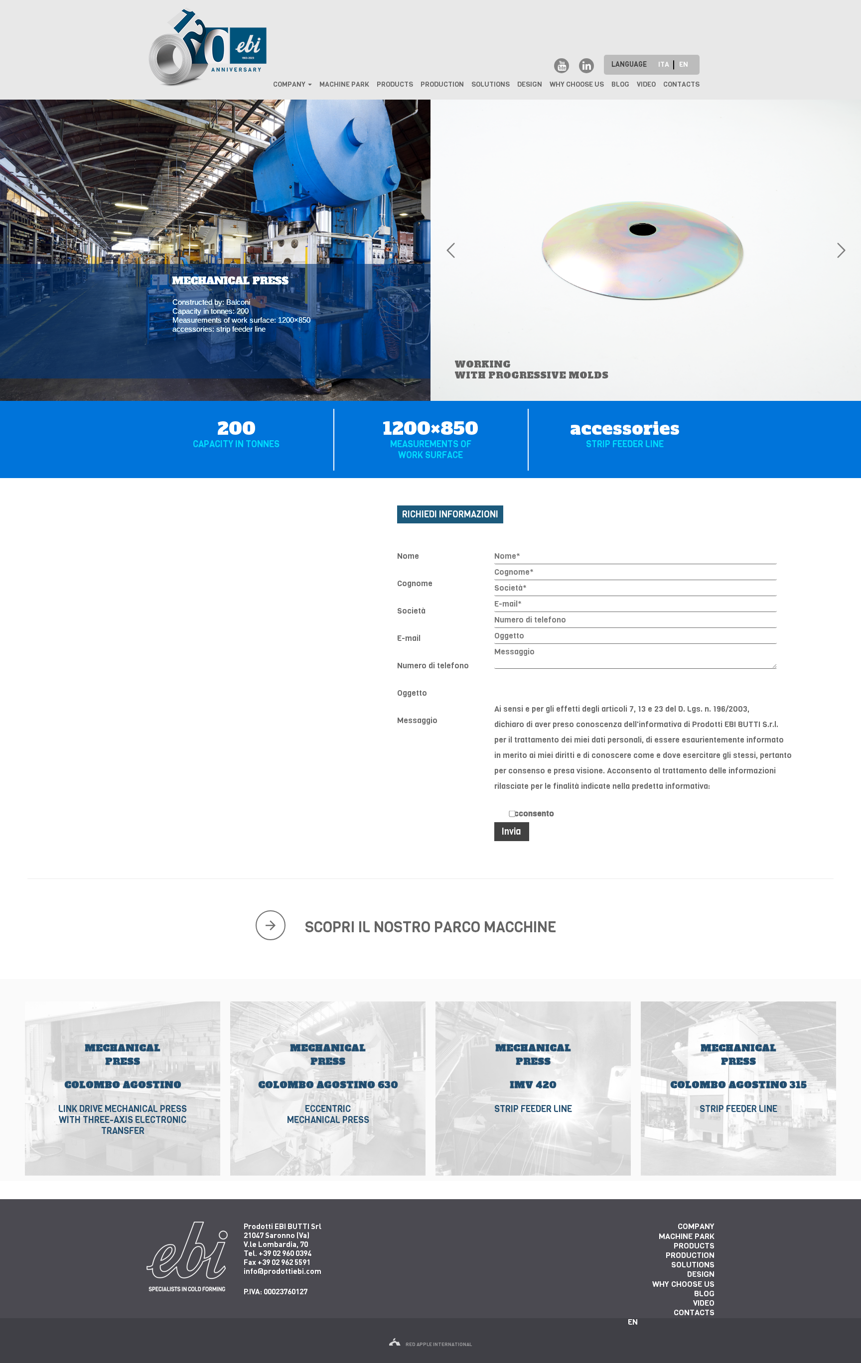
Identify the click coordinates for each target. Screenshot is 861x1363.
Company (290, 84)
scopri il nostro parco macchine (431, 927)
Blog (620, 84)
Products (395, 84)
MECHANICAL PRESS (122, 1037)
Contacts (681, 84)
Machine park (344, 84)
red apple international (439, 1344)
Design (529, 84)
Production (442, 84)
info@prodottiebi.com (282, 1270)
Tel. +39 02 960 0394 (277, 1252)
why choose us (577, 84)
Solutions (490, 84)
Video (646, 84)
